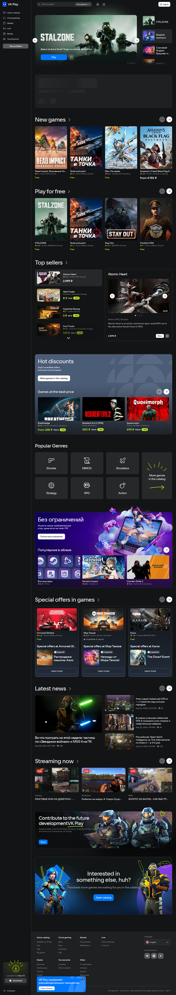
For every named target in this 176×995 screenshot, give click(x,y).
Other (82, 960)
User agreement (113, 991)
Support (83, 971)
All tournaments (64, 968)
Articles (40, 971)
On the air (105, 945)
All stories (40, 964)
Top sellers (49, 262)
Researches (84, 975)
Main (60, 942)
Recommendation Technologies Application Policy (147, 991)
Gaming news (42, 968)
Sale (38, 949)
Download (62, 949)
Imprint (167, 991)
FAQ (60, 953)
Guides (39, 975)
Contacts (83, 968)
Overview (62, 964)
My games (41, 953)
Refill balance (85, 945)
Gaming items (85, 942)
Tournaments (64, 960)
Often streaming (108, 942)
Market (83, 937)
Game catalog (43, 937)
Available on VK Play (44, 942)
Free (38, 945)
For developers (86, 964)
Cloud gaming (64, 937)
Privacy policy (124, 991)
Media (40, 960)
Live (103, 937)
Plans (60, 945)
